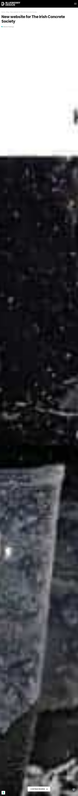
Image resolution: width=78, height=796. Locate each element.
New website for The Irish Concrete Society (23, 12)
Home (3, 12)
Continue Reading (37, 789)
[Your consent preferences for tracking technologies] (3, 792)
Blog (7, 12)
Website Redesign (8, 27)
